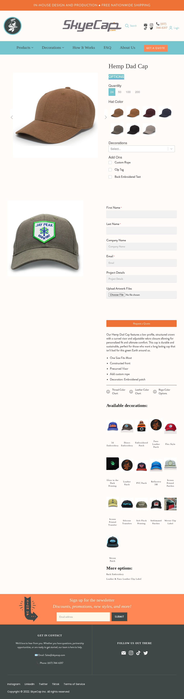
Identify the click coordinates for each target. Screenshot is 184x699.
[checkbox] (119, 162)
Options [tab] (116, 76)
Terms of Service (74, 684)
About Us (127, 47)
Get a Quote (155, 48)
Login (176, 28)
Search (133, 25)
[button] (112, 92)
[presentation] (115, 85)
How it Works (84, 47)
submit (119, 616)
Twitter (43, 684)
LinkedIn (29, 684)
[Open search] (127, 26)
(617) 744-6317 (161, 26)
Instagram (13, 684)
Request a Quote (141, 323)
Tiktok (55, 684)
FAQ (107, 47)
